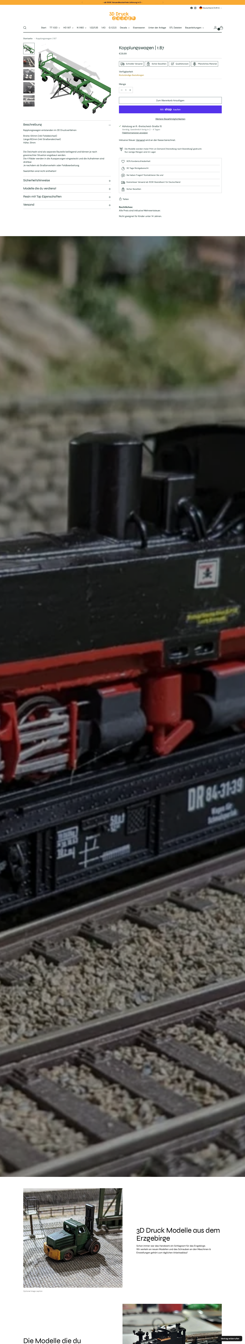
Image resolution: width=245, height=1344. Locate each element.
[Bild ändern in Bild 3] (29, 74)
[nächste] (163, 2)
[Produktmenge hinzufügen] (121, 90)
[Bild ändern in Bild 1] (29, 48)
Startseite (27, 38)
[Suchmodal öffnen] (25, 28)
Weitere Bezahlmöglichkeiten (170, 118)
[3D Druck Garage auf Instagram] (195, 8)
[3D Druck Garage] (122, 16)
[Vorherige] (82, 2)
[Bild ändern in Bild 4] (29, 87)
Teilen (126, 199)
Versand (140, 140)
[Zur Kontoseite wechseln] (214, 28)
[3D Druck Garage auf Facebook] (191, 8)
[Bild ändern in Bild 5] (29, 100)
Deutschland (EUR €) (211, 8)
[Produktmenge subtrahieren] (130, 90)
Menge (122, 84)
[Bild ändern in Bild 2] (29, 61)
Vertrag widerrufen (230, 1338)
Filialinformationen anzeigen (135, 132)
